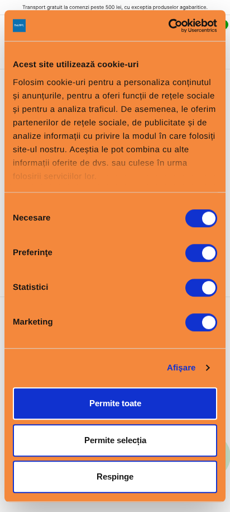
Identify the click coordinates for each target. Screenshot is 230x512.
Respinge (115, 476)
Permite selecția (115, 440)
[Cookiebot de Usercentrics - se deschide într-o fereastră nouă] (168, 25)
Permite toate (115, 403)
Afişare (181, 368)
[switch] (201, 253)
